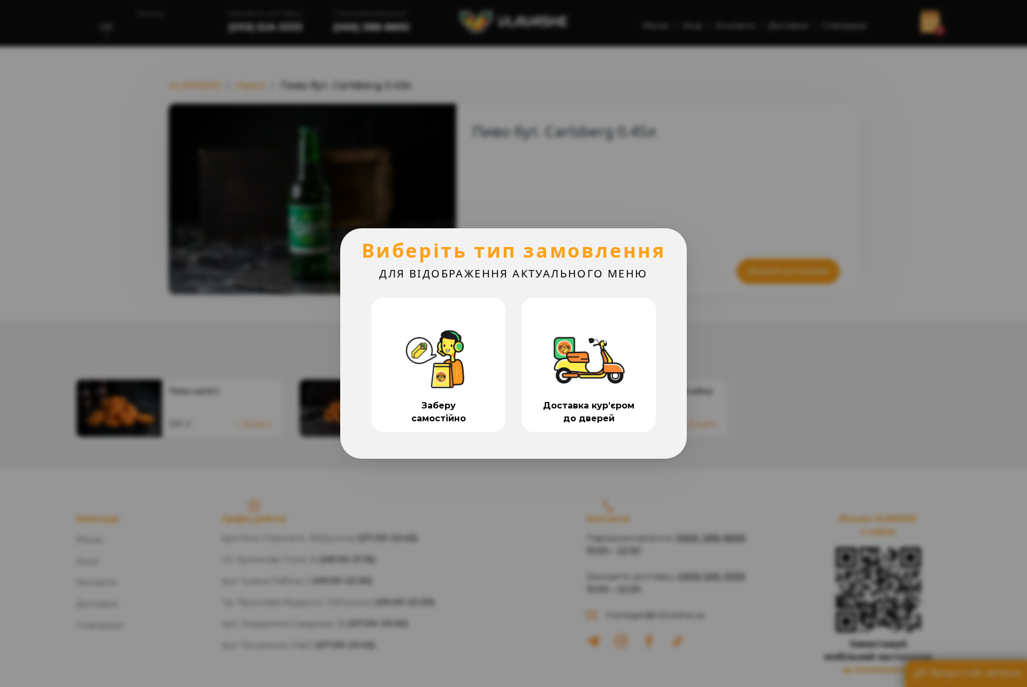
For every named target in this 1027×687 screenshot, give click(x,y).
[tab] (438, 365)
